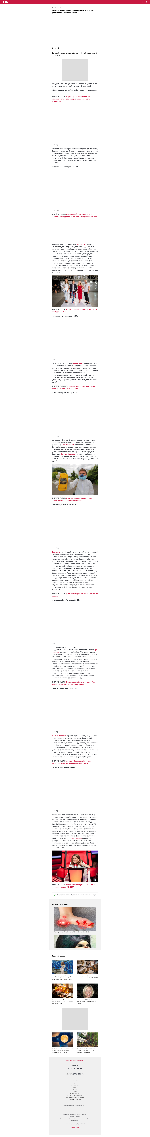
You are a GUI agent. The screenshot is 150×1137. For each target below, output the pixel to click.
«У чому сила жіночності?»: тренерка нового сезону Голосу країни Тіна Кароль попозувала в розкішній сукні (62, 977)
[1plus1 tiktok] (75, 1068)
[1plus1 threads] (71, 1068)
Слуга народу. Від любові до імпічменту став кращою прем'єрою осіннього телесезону (71, 99)
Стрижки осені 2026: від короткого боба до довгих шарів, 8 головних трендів (86, 1001)
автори (75, 1091)
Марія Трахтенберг (74, 838)
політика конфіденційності (75, 1095)
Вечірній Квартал (59, 736)
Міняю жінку (78, 363)
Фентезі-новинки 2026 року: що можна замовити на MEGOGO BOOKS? (87, 976)
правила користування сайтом (75, 1097)
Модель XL (81, 244)
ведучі (75, 1089)
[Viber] (58, 48)
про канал (75, 1080)
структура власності (75, 1093)
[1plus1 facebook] (78, 1069)
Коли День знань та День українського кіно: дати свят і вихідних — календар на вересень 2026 (62, 1001)
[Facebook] (52, 48)
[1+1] (5, 2)
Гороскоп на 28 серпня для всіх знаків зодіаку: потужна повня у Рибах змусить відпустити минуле (62, 1050)
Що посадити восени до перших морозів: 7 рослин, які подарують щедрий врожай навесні (86, 1050)
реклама (75, 1082)
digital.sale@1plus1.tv (75, 1120)
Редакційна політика (75, 1099)
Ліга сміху (56, 552)
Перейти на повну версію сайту (75, 1060)
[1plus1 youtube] (81, 1068)
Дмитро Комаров (68, 454)
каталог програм (75, 1085)
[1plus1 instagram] (68, 1069)
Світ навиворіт (68, 445)
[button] (146, 2)
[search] (142, 2)
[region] (75, 70)
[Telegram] (55, 48)
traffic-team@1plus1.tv (75, 1124)
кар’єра (75, 1087)
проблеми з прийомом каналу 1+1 (75, 1083)
